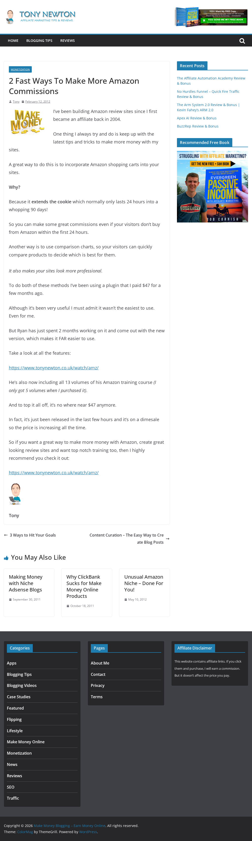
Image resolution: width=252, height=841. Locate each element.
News (12, 764)
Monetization (20, 69)
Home (13, 40)
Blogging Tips (39, 40)
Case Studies (19, 696)
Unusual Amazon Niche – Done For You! (143, 583)
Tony (16, 101)
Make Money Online (26, 742)
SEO (11, 787)
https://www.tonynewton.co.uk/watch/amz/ (54, 368)
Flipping (14, 719)
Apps (11, 663)
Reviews (67, 40)
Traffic (13, 798)
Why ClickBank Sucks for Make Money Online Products (83, 586)
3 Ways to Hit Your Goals (33, 535)
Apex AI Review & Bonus (197, 118)
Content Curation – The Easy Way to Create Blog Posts (127, 538)
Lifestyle (15, 730)
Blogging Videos (22, 685)
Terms (97, 696)
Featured (15, 708)
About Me (100, 663)
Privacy (98, 685)
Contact (98, 674)
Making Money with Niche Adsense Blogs (25, 583)
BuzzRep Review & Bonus (198, 126)
